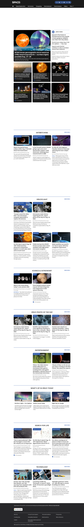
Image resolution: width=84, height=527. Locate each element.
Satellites (35, 233)
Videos (65, 6)
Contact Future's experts (33, 514)
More (71, 6)
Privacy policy (59, 514)
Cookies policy (17, 517)
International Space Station (19, 204)
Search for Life (17, 429)
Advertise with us (45, 517)
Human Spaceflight (37, 203)
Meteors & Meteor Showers (37, 137)
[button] (68, 2)
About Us (16, 514)
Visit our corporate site (54, 505)
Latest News (59, 32)
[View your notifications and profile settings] (64, 2)
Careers (15, 519)
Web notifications (59, 517)
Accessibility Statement (33, 517)
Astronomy (31, 6)
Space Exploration (20, 6)
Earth (34, 315)
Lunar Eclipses (17, 136)
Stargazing (39, 6)
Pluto (34, 274)
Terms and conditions (46, 514)
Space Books (36, 354)
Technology (36, 470)
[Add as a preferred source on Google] (18, 509)
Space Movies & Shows (58, 354)
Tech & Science (57, 6)
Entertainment (48, 6)
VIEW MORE (67, 132)
